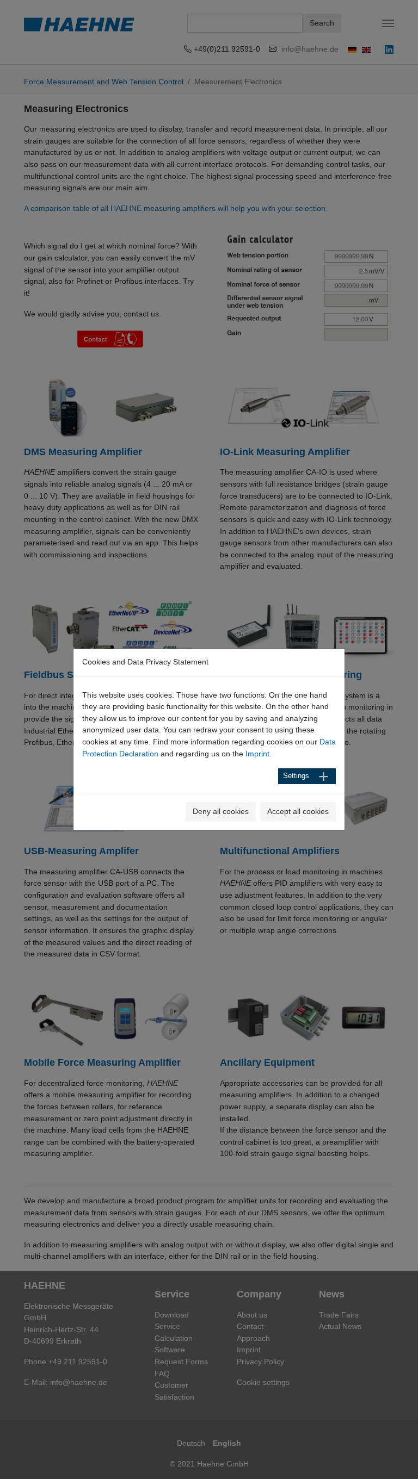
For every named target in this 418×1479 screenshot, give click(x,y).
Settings (296, 776)
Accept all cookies (298, 811)
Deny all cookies (221, 811)
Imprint (257, 753)
